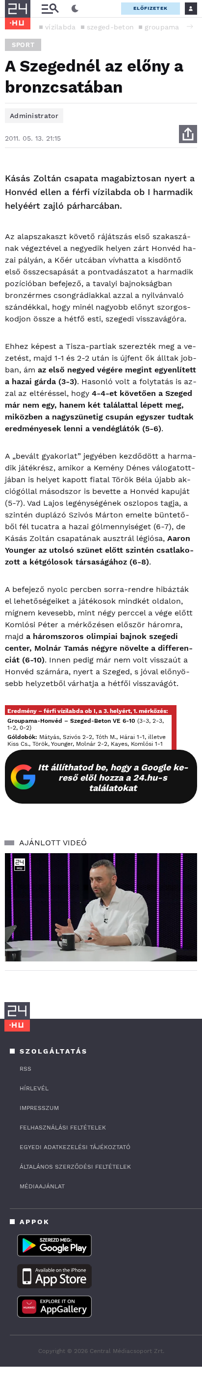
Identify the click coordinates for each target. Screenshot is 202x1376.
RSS (25, 1068)
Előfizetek (150, 8)
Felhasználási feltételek (63, 1127)
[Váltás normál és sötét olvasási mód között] (75, 9)
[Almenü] (50, 8)
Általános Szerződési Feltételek (75, 1166)
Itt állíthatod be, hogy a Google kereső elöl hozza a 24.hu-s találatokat (113, 777)
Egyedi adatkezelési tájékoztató (75, 1147)
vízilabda (60, 27)
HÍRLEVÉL (34, 1088)
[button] (189, 26)
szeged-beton (110, 27)
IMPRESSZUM (39, 1108)
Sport (23, 45)
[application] (101, 907)
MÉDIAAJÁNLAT (42, 1186)
